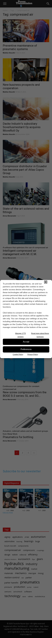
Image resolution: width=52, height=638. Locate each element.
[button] (45, 282)
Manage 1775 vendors (20, 335)
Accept (26, 341)
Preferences (26, 349)
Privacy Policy (32, 354)
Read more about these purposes (40, 335)
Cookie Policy (18, 354)
